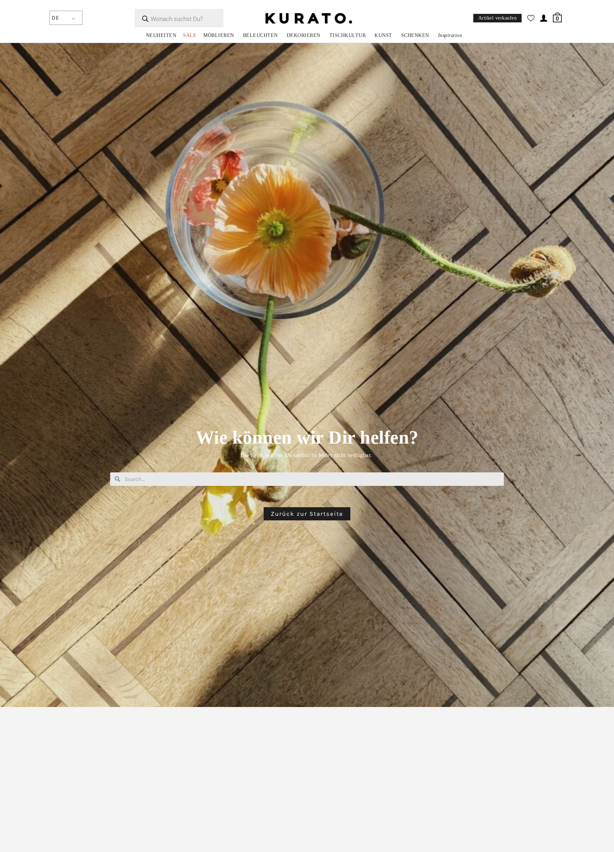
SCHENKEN (415, 35)
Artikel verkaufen (497, 18)
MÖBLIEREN (218, 35)
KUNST (383, 35)
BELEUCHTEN (260, 35)
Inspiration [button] (450, 35)
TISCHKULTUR (347, 35)
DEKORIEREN (304, 35)
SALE (189, 35)
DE (55, 17)
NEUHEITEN (161, 35)
